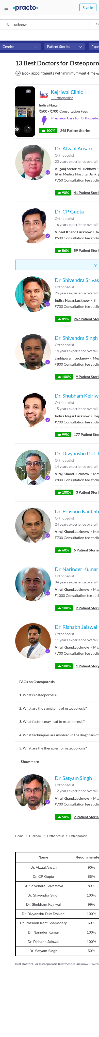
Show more (30, 761)
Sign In (88, 7)
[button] (20, 46)
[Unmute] (16, 129)
